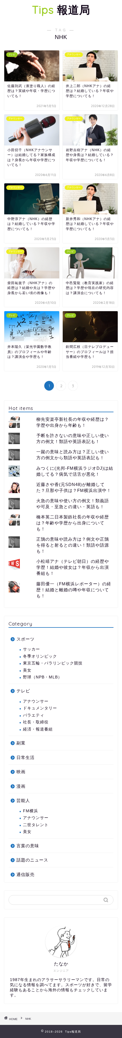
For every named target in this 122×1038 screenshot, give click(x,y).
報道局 (61, 10)
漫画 (21, 786)
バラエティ (33, 715)
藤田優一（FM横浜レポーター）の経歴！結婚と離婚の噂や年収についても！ (73, 589)
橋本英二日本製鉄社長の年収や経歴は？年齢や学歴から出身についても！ (72, 522)
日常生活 (25, 757)
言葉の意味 (27, 845)
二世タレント (36, 825)
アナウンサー (36, 701)
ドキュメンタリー (40, 708)
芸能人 (23, 800)
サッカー (31, 649)
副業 (21, 742)
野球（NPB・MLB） (42, 677)
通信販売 (25, 874)
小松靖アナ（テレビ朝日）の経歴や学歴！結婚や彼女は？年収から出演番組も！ (72, 567)
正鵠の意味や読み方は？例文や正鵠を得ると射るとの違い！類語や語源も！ (72, 545)
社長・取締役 (36, 722)
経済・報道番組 (38, 729)
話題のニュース (32, 860)
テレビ (23, 690)
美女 (27, 670)
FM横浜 (30, 811)
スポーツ (25, 639)
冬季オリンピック (40, 656)
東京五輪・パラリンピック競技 (53, 663)
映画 (21, 771)
